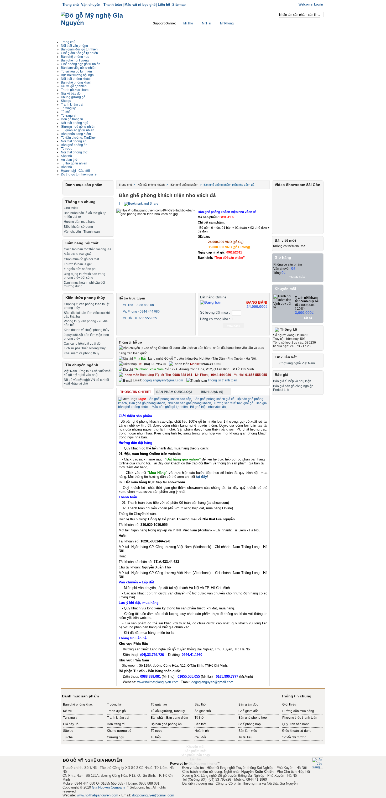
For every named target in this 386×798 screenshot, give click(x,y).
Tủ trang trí (70, 717)
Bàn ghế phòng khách (76, 82)
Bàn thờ (200, 724)
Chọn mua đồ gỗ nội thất (81, 259)
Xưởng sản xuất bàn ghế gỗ (233, 403)
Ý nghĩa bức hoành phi (80, 269)
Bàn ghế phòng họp (75, 57)
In (120, 203)
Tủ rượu (66, 149)
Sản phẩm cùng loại (174, 392)
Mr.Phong (226, 23)
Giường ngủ (115, 737)
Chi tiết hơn (235, 264)
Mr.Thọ (188, 23)
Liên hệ (164, 5)
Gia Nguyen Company (108, 787)
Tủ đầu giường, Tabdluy (168, 711)
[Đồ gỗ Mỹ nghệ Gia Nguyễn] (100, 25)
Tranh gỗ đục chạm (74, 90)
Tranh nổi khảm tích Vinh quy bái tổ (307, 301)
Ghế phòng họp (249, 724)
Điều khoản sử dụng (78, 227)
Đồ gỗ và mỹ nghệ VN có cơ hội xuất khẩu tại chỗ (86, 381)
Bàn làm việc (247, 731)
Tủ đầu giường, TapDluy (78, 137)
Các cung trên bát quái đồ (82, 343)
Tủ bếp (156, 737)
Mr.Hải (206, 23)
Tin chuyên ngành (81, 365)
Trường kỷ (68, 108)
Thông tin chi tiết (135, 392)
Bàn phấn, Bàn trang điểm (169, 717)
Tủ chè (66, 112)
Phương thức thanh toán (299, 717)
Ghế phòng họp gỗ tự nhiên (80, 64)
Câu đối (200, 737)
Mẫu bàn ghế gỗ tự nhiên (170, 407)
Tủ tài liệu (245, 737)
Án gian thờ (69, 160)
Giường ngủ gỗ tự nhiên (78, 126)
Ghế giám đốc (248, 711)
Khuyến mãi (285, 289)
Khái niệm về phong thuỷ (81, 353)
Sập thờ (200, 704)
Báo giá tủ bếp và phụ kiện (292, 381)
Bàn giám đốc (248, 704)
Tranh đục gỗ (116, 711)
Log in (318, 4)
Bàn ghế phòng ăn (74, 145)
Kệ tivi (67, 711)
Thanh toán (297, 277)
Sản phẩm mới (195, 751)
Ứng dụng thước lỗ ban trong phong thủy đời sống (84, 275)
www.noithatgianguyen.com (158, 682)
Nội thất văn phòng (74, 46)
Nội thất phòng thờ (74, 152)
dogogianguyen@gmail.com (163, 380)
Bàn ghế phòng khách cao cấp (169, 399)
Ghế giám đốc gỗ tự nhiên (79, 53)
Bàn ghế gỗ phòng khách (147, 403)
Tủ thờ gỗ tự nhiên (74, 163)
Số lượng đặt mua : (215, 312)
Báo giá (281, 374)
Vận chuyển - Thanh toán (102, 5)
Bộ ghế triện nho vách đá (208, 407)
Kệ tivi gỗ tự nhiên (74, 86)
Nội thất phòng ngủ (74, 123)
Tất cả (308, 317)
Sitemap (179, 5)
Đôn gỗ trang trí (72, 119)
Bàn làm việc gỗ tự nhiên (78, 68)
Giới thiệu (71, 208)
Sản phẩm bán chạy (195, 755)
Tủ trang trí (68, 115)
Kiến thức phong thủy (85, 298)
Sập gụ (68, 731)
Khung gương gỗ (73, 97)
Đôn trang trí (115, 724)
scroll (193, 768)
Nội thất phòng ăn (73, 141)
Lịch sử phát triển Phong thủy (85, 348)
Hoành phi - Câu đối (75, 171)
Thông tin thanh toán (222, 380)
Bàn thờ (66, 167)
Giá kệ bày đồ (71, 93)
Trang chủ (70, 5)
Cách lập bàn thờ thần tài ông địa (87, 249)
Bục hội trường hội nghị (78, 75)
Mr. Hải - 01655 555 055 (139, 318)
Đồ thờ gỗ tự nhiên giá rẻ (79, 174)
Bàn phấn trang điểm (76, 134)
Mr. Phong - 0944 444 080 (141, 311)
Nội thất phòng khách (76, 79)
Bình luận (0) (212, 392)
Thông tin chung (80, 202)
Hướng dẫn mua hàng (80, 222)
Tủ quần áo (159, 704)
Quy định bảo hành (296, 724)
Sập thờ (66, 156)
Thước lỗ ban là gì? (78, 264)
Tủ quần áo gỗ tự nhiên (77, 130)
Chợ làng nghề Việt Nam (297, 363)
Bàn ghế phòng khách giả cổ (214, 399)
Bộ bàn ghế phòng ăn (166, 724)
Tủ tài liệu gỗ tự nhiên (76, 71)
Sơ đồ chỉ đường (294, 737)
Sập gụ (66, 101)
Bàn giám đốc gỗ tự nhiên (79, 49)
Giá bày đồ (71, 724)
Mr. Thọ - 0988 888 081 (139, 305)
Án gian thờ (203, 711)
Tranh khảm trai (72, 104)
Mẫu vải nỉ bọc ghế (139, 5)
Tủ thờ (199, 717)
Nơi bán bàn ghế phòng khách (189, 403)
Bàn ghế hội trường (75, 60)
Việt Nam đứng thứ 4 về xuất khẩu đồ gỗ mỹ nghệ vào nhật (88, 373)
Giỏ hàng (283, 257)
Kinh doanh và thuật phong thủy (86, 330)
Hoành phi (202, 731)
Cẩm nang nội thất (81, 243)
